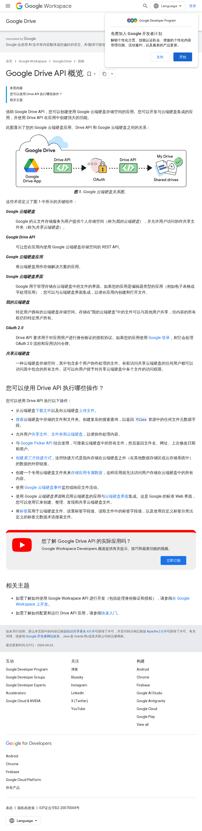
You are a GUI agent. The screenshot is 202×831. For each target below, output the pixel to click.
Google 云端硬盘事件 (43, 487)
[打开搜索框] (145, 6)
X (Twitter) (79, 701)
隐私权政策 (26, 808)
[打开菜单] (8, 6)
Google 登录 (159, 337)
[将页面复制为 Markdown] (104, 74)
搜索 (20, 419)
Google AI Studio (149, 693)
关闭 (159, 57)
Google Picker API (36, 443)
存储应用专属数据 (86, 472)
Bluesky (77, 677)
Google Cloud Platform (23, 780)
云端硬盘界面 (117, 496)
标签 (24, 511)
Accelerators (16, 693)
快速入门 (109, 613)
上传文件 (87, 410)
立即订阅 (173, 560)
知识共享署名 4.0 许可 (82, 631)
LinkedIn (77, 693)
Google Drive (21, 21)
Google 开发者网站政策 (43, 636)
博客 (74, 669)
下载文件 (43, 410)
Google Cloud (147, 709)
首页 (9, 61)
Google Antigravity (151, 701)
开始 (182, 57)
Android (143, 669)
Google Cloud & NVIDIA (23, 701)
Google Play (146, 717)
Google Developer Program (27, 669)
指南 (81, 61)
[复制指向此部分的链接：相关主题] (34, 586)
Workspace (58, 6)
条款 (9, 808)
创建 (33, 458)
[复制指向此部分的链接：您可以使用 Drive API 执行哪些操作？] (109, 388)
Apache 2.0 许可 (158, 631)
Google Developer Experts (26, 685)
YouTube (78, 709)
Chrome (143, 677)
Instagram (79, 685)
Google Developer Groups (25, 677)
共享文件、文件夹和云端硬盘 (57, 434)
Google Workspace (33, 61)
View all (143, 725)
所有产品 (13, 788)
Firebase (143, 685)
